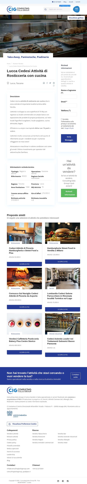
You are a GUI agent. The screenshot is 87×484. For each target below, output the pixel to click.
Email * (64, 102)
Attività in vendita (18, 63)
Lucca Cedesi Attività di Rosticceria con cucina (23, 66)
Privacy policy (11, 440)
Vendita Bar (62, 434)
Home (9, 63)
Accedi (71, 2)
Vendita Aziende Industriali (67, 437)
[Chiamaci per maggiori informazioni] (68, 481)
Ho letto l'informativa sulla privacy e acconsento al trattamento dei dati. (68, 123)
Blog (65, 2)
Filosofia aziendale (13, 446)
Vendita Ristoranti (38, 437)
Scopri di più (69, 128)
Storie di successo (13, 452)
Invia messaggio (69, 138)
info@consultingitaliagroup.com (18, 469)
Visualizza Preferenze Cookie (24, 424)
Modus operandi (13, 449)
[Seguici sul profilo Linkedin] (58, 481)
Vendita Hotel (62, 443)
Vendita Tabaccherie (39, 434)
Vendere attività (12, 434)
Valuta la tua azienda (14, 458)
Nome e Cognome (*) (68, 91)
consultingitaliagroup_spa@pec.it (19, 472)
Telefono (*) (66, 110)
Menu (76, 9)
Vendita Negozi (37, 440)
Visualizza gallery (76, 18)
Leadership (11, 455)
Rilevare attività (12, 437)
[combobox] (57, 9)
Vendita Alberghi (64, 440)
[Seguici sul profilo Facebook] (63, 481)
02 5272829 (57, 2)
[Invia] (46, 9)
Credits (29, 482)
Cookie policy (11, 443)
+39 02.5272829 (37, 469)
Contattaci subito (75, 376)
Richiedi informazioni (70, 193)
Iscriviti (78, 2)
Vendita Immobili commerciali (43, 443)
